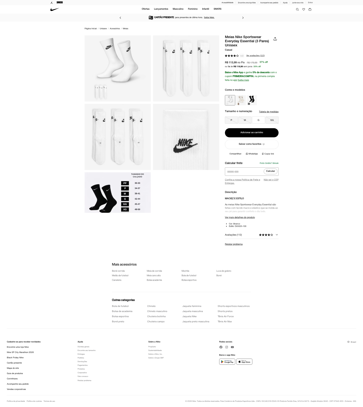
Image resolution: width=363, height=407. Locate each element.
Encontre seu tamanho (87, 350)
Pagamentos (83, 365)
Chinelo (151, 306)
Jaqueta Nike (189, 316)
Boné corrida (118, 271)
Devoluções (82, 361)
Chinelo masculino (157, 311)
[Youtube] (232, 347)
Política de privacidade (16, 401)
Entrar (310, 3)
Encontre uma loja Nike (247, 3)
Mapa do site (13, 367)
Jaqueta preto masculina (195, 321)
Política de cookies (34, 401)
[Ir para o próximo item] (243, 18)
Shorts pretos (225, 311)
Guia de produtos (15, 373)
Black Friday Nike (15, 357)
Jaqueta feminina (191, 306)
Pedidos (81, 358)
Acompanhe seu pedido (269, 3)
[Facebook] (221, 347)
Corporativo (82, 372)
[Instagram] (226, 347)
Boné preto (118, 321)
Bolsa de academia (122, 311)
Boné (219, 275)
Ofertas (145, 9)
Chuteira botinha (156, 316)
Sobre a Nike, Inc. (155, 354)
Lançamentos (161, 9)
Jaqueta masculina (192, 311)
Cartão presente (14, 362)
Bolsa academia (154, 280)
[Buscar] (297, 9)
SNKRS (217, 9)
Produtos (81, 369)
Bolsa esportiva (189, 280)
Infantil (205, 9)
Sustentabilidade (155, 350)
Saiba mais (243, 80)
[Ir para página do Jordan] (51, 2)
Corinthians (12, 378)
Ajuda (285, 3)
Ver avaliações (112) (255, 55)
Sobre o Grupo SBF (156, 358)
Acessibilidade (227, 2)
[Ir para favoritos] (304, 9)
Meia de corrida (154, 271)
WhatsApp (253, 153)
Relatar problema (234, 244)
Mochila (185, 271)
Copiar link (269, 154)
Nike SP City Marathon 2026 (20, 352)
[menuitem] (145, 9)
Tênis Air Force (226, 316)
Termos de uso (49, 401)
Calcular (270, 171)
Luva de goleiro (223, 271)
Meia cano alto (154, 275)
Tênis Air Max (225, 321)
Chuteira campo (156, 321)
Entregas (81, 354)
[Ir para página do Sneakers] (59, 2)
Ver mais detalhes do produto (240, 217)
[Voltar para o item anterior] (120, 18)
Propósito (152, 346)
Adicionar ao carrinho (251, 133)
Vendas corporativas (16, 389)
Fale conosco (83, 376)
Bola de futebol (189, 275)
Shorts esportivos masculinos (234, 306)
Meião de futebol (120, 275)
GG (272, 120)
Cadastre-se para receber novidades (24, 341)
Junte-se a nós (297, 3)
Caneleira (116, 280)
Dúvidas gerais (83, 346)
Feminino (193, 9)
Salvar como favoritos (250, 144)
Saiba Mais (207, 17)
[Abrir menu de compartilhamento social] (275, 38)
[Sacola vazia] (310, 9)
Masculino (178, 9)
